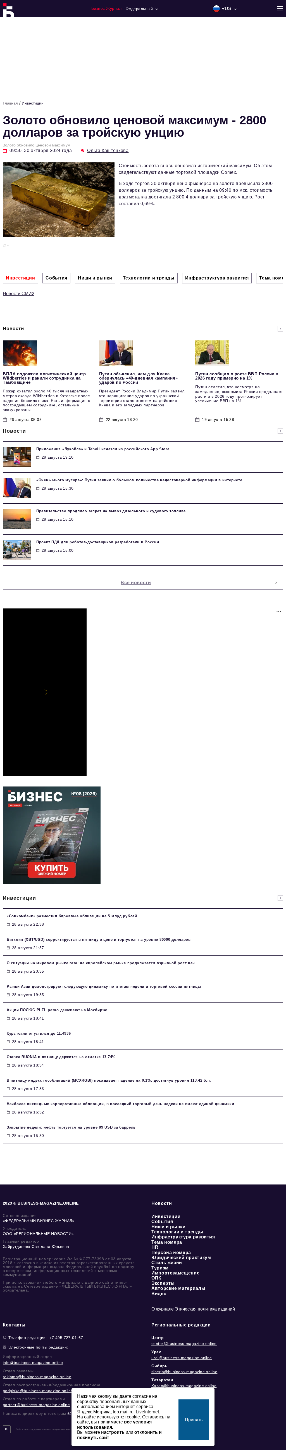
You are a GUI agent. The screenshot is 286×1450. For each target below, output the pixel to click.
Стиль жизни (166, 1262)
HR (154, 1247)
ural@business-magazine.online (181, 1358)
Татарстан (162, 1380)
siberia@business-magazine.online (184, 1372)
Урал (156, 1352)
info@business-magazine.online (33, 1362)
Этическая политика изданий (205, 1309)
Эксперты (163, 1283)
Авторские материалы (178, 1288)
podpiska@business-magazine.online (38, 1391)
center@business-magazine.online (184, 1343)
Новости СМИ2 (18, 293)
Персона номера (171, 1252)
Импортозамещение (175, 1273)
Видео (158, 1293)
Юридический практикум (181, 1257)
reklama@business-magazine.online (37, 1377)
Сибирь (159, 1366)
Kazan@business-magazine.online (183, 1385)
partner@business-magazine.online (36, 1404)
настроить (113, 1432)
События (162, 1221)
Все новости (136, 582)
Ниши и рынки (168, 1226)
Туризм (160, 1268)
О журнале (162, 1309)
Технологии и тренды (177, 1231)
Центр (157, 1337)
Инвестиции (33, 103)
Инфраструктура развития (183, 1237)
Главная (10, 103)
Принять (193, 1419)
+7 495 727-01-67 (66, 1338)
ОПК (156, 1278)
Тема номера (166, 1242)
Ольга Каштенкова (107, 150)
